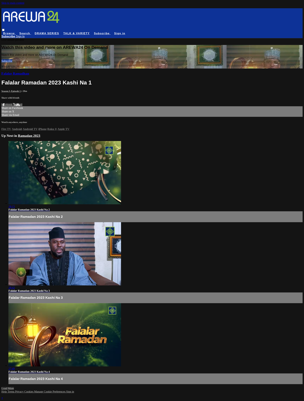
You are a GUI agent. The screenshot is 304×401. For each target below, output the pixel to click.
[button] (3, 30)
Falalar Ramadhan (15, 73)
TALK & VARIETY (76, 33)
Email (19, 104)
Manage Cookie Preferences (50, 391)
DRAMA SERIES (47, 33)
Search (25, 33)
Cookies (29, 391)
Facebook (7, 104)
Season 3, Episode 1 (11, 91)
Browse (9, 33)
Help (4, 391)
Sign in (119, 33)
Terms (11, 391)
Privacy (19, 391)
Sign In (20, 36)
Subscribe (6, 60)
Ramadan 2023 (29, 136)
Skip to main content (12, 2)
